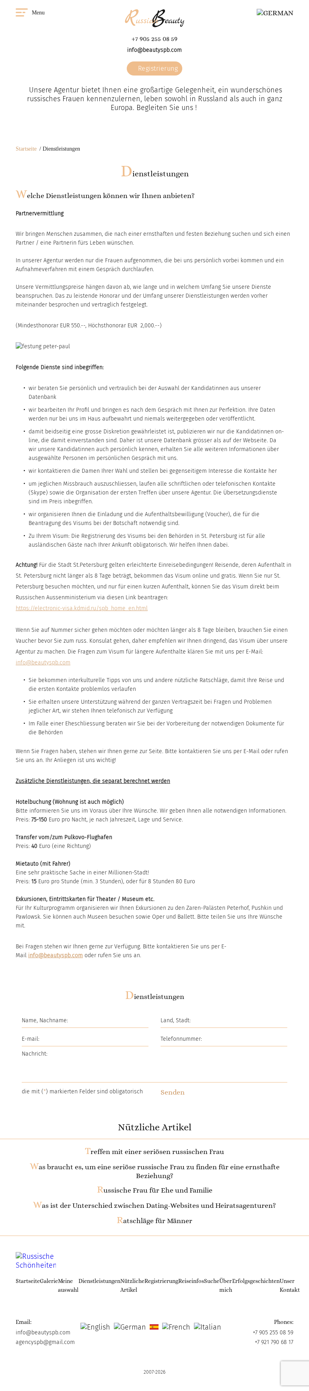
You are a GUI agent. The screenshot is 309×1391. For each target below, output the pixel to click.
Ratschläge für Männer (154, 1221)
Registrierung (157, 68)
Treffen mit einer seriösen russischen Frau (154, 1152)
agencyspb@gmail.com (45, 1342)
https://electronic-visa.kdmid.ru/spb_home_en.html (82, 608)
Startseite (26, 149)
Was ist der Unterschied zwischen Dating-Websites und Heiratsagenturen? (154, 1205)
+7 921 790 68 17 (274, 1342)
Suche (211, 1281)
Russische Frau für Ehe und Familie (154, 1190)
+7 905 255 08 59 (154, 39)
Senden (173, 1092)
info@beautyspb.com (154, 50)
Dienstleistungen (99, 1281)
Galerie (49, 1281)
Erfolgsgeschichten (256, 1281)
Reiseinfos (191, 1281)
